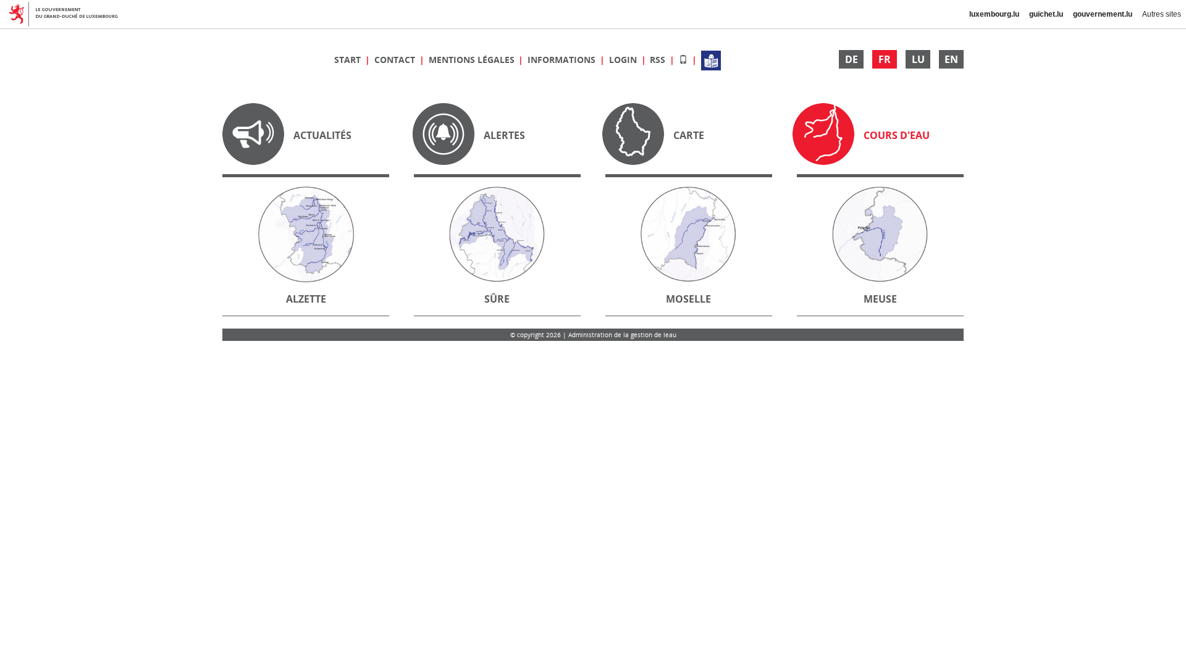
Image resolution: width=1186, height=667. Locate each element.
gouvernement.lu (1102, 14)
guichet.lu (1046, 14)
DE (851, 59)
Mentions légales (473, 59)
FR (884, 59)
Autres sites (1161, 14)
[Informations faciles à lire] (711, 59)
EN (951, 59)
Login (624, 59)
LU (918, 59)
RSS (659, 59)
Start (348, 59)
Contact (396, 59)
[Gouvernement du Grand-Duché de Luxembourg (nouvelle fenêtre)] (68, 14)
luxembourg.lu (994, 14)
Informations (563, 59)
